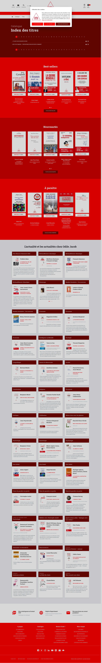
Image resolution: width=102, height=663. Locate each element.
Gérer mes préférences (63, 24)
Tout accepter (37, 24)
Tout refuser (49, 24)
